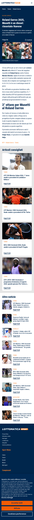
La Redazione (5, 440)
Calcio (3, 455)
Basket (4, 460)
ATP (3, 142)
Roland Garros (17, 9)
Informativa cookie (6, 436)
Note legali (4, 438)
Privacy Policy (5, 434)
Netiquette (4, 442)
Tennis (9, 9)
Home (4, 9)
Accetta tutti (17, 503)
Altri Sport (4, 465)
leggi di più (7, 183)
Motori (4, 462)
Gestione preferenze (6, 445)
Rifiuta (17, 508)
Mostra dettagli (7, 497)
